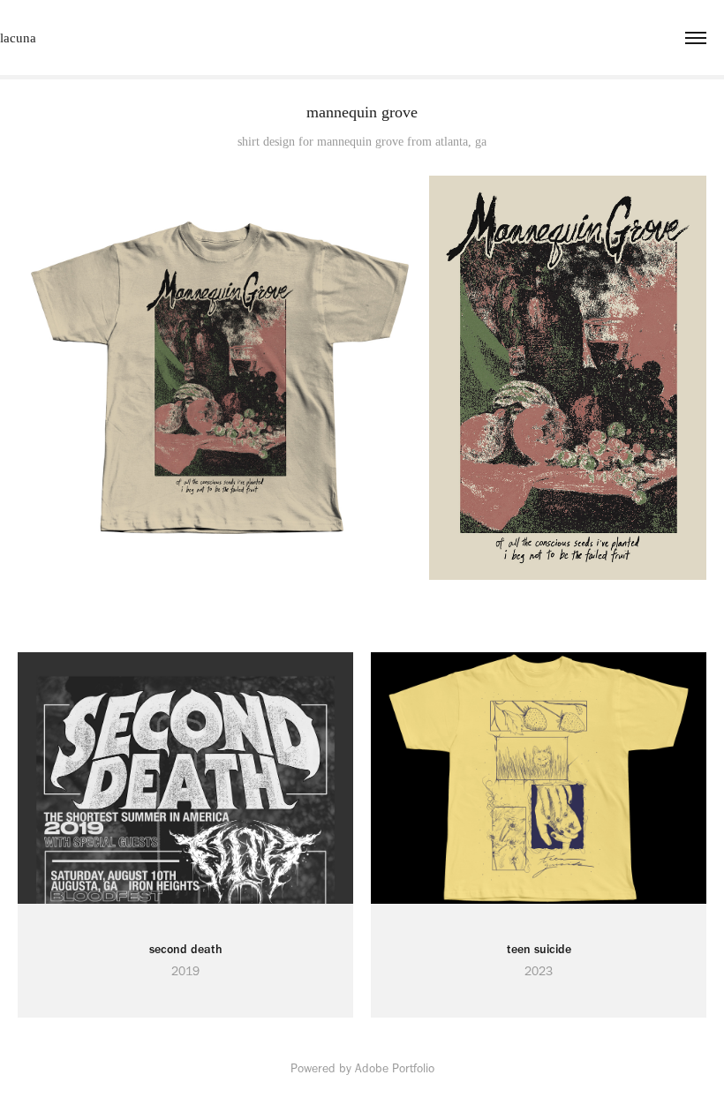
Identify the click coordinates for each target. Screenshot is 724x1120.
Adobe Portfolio (394, 1068)
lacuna (18, 38)
